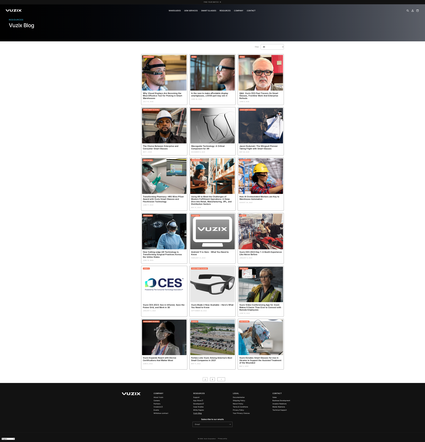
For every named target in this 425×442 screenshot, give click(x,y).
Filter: (257, 47)
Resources (225, 10)
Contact (251, 10)
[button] (407, 10)
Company (238, 10)
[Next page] (221, 379)
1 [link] (205, 379)
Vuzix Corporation (210, 438)
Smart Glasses (208, 10)
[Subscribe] (229, 424)
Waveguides (175, 10)
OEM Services (191, 10)
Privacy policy (222, 438)
